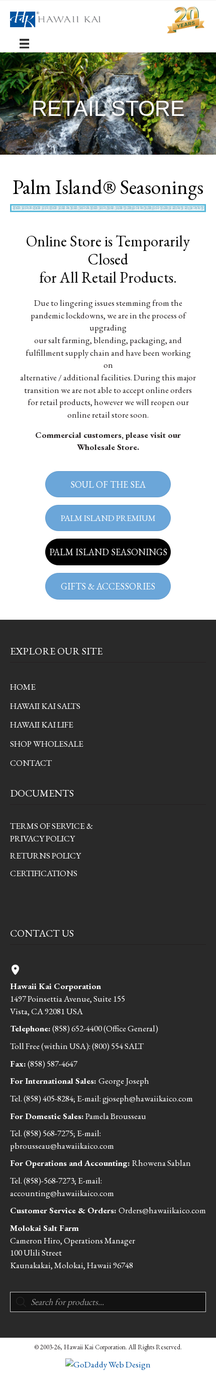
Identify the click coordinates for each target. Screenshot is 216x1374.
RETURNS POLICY (45, 855)
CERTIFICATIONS (43, 873)
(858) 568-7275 (48, 1133)
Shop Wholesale (46, 743)
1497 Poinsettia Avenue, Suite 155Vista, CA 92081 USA (67, 998)
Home (23, 686)
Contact (31, 762)
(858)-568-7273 (49, 1180)
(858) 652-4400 (77, 1028)
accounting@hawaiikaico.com (62, 1193)
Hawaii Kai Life (41, 724)
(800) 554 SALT (118, 1046)
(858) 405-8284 (48, 1098)
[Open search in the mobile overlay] (108, 1302)
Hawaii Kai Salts (45, 705)
